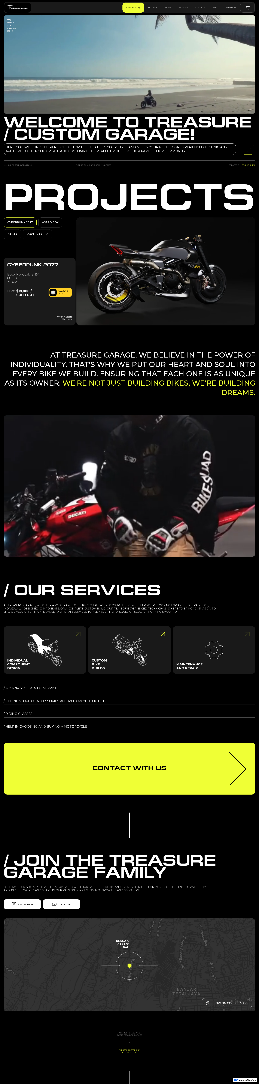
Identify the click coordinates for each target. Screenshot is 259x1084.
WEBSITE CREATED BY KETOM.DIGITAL (129, 1051)
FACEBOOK (81, 165)
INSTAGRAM (94, 165)
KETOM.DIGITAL (248, 165)
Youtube (106, 165)
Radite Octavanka (67, 318)
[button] (247, 8)
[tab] (20, 222)
